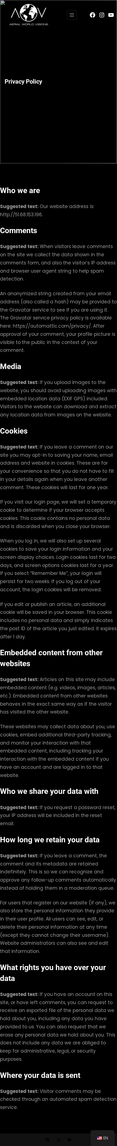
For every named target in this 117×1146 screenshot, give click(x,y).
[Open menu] (72, 15)
